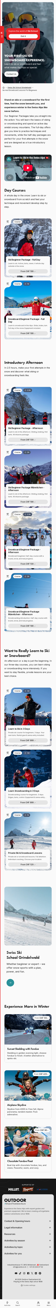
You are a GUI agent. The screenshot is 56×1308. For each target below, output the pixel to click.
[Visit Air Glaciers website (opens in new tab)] (42, 1189)
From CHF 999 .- (28, 740)
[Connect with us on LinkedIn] (36, 1273)
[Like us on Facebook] (28, 1273)
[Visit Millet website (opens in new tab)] (13, 1189)
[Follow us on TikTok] (20, 1273)
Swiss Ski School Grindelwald (19, 88)
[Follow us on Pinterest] (40, 1273)
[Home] (3, 88)
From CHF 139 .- (28, 440)
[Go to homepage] (28, 1303)
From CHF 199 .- (28, 271)
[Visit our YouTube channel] (16, 1273)
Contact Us (11, 74)
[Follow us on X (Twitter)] (32, 1273)
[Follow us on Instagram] (24, 1273)
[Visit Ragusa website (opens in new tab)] (28, 1189)
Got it (23, 36)
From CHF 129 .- (28, 864)
